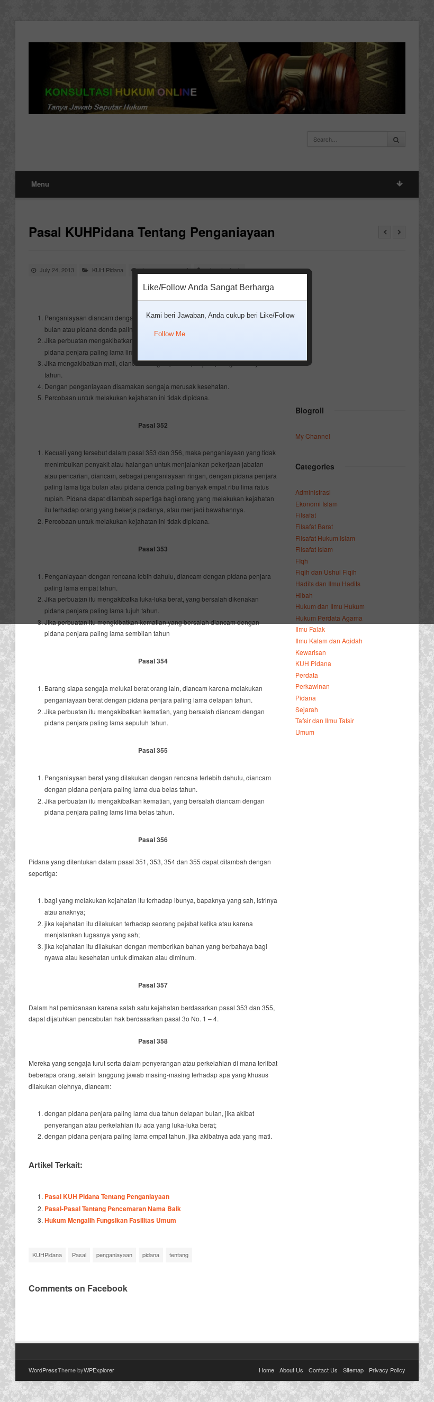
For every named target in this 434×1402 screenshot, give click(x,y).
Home (266, 1370)
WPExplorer (99, 1370)
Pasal (79, 1254)
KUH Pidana (313, 663)
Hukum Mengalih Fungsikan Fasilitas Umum (110, 1220)
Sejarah (306, 709)
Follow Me (169, 334)
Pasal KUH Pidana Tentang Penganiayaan (106, 1196)
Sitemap (353, 1370)
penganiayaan (114, 1254)
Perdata (306, 674)
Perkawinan (312, 685)
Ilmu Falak (310, 628)
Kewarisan (310, 652)
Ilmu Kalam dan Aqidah (329, 640)
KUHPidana (47, 1254)
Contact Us (323, 1370)
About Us (291, 1370)
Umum (304, 731)
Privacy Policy (387, 1370)
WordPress (43, 1370)
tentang (178, 1254)
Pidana (305, 697)
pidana (150, 1254)
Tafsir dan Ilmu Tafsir (324, 720)
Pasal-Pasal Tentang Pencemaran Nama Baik (112, 1208)
